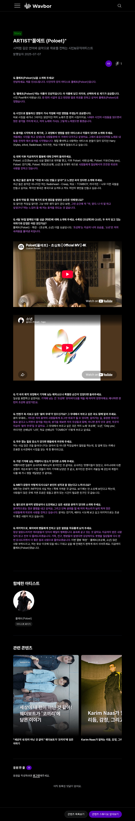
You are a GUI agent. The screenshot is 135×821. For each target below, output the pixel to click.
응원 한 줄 (19, 767)
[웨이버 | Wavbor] (38, 5)
